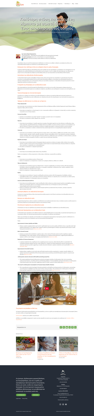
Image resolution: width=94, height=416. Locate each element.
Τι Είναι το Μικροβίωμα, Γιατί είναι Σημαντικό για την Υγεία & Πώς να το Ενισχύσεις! (68, 354)
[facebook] (60, 404)
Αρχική (26, 32)
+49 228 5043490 (63, 382)
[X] (63, 327)
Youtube (68, 318)
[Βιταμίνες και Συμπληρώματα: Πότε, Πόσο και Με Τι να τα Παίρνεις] (25, 344)
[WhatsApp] (69, 327)
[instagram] (63, 404)
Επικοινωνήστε (19, 315)
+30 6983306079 (63, 388)
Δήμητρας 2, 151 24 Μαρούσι (63, 386)
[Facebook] (60, 327)
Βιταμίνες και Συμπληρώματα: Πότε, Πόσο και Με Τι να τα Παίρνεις (24, 354)
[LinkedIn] (66, 327)
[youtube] (66, 404)
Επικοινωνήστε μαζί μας (63, 399)
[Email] (75, 327)
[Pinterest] (72, 327)
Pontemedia (68, 411)
